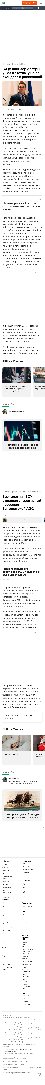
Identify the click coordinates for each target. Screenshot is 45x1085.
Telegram (25, 872)
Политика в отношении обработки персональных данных (21, 1068)
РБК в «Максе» (13, 361)
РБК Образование (7, 891)
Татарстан (6, 950)
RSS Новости (27, 906)
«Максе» (9, 718)
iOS (23, 998)
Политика (6, 63)
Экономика (6, 867)
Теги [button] (12, 404)
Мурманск (6, 965)
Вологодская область (7, 923)
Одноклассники (27, 869)
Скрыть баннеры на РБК (26, 886)
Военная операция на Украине (14, 491)
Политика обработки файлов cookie (16, 1072)
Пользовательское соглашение (14, 1064)
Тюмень (5, 953)
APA (15, 117)
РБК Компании (25, 975)
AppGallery (25, 1004)
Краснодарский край (7, 931)
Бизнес (5, 873)
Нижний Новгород (6, 936)
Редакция (25, 925)
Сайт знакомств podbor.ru (25, 969)
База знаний (6, 887)
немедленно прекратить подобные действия (21, 699)
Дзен (24, 875)
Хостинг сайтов (25, 957)
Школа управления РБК (25, 986)
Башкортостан (7, 919)
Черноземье (6, 956)
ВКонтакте (26, 866)
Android (25, 1001)
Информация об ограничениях (14, 1058)
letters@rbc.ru (23, 1041)
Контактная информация (25, 921)
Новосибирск (7, 913)
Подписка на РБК (27, 892)
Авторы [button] (5, 404)
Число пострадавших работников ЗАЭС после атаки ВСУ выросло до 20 (21, 572)
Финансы (5, 881)
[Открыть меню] (40, 3)
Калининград (7, 927)
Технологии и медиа (7, 877)
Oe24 (16, 178)
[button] (16, 382)
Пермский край (6, 941)
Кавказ (4, 959)
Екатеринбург (7, 910)
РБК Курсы (24, 980)
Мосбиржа (24, 1049)
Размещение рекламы (25, 929)
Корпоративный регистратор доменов (25, 951)
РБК (4, 199)
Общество (6, 870)
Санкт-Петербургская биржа (18, 1050)
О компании (25, 916)
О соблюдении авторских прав (14, 1061)
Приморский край (7, 968)
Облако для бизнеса (25, 944)
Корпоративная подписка (27, 897)
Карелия (5, 962)
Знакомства (25, 964)
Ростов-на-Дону (6, 946)
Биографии (6, 884)
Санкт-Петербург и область (7, 905)
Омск (4, 916)
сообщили (29, 539)
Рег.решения (25, 961)
